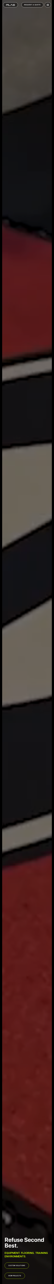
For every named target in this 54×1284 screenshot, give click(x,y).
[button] (47, 4)
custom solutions (16, 1265)
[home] (10, 4)
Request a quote (32, 5)
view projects (14, 1276)
